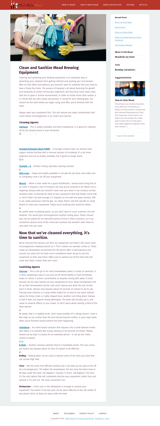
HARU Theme (70, 419)
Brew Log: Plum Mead (123, 22)
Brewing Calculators (125, 69)
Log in (107, 419)
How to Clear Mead (124, 100)
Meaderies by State (125, 57)
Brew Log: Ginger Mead (124, 32)
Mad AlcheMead (26, 5)
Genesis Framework (86, 419)
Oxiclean (23, 127)
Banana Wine (120, 27)
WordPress (99, 419)
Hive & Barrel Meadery (123, 45)
